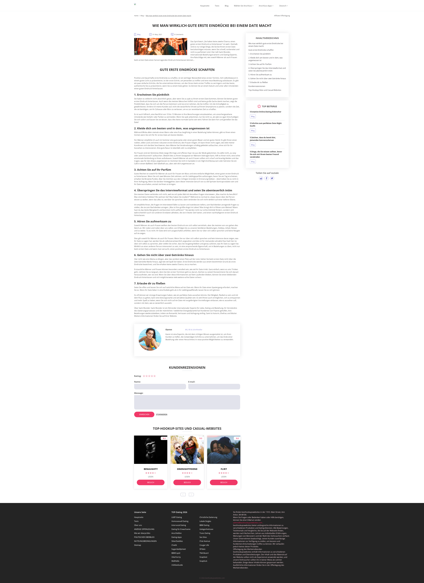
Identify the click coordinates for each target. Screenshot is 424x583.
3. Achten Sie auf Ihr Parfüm (260, 64)
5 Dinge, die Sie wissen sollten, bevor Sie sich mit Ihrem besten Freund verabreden (266, 154)
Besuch (150, 482)
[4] (152, 376)
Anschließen (176, 533)
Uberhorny (176, 557)
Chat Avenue (205, 541)
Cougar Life (204, 545)
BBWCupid (175, 553)
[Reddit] (261, 178)
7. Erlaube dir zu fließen (258, 82)
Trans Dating (205, 533)
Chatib (174, 545)
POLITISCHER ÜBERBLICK (144, 537)
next (191, 494)
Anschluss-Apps (265, 6)
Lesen (150, 476)
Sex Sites (203, 537)
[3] (149, 376)
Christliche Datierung (208, 517)
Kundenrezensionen (256, 86)
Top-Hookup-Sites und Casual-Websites (264, 90)
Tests (217, 6)
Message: (138, 393)
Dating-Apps (176, 537)
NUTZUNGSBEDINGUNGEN (145, 541)
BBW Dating (204, 525)
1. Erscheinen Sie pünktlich (259, 54)
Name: (137, 381)
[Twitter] (272, 178)
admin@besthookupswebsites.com (247, 522)
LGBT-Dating (176, 517)
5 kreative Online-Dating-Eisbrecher (265, 112)
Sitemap (137, 545)
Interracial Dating (178, 525)
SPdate (202, 549)
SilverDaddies (177, 541)
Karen (169, 329)
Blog (226, 6)
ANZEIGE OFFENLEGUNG (144, 529)
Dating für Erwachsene (180, 529)
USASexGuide (177, 565)
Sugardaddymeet (178, 549)
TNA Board (204, 553)
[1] (144, 376)
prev (183, 494)
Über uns (138, 525)
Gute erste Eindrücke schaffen (261, 50)
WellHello (175, 561)
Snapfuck (203, 561)
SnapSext (203, 557)
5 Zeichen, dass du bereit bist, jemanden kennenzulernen (263, 138)
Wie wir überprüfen (142, 533)
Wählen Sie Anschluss (243, 6)
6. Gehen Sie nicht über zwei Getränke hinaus (267, 78)
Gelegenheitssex (206, 529)
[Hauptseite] (135, 4)
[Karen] (150, 339)
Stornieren (161, 414)
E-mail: (191, 381)
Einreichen (144, 414)
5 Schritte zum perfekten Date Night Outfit (266, 124)
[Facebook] (266, 178)
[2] (146, 376)
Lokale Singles (205, 521)
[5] (154, 376)
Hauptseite (204, 6)
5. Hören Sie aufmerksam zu (260, 74)
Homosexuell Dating (179, 521)
